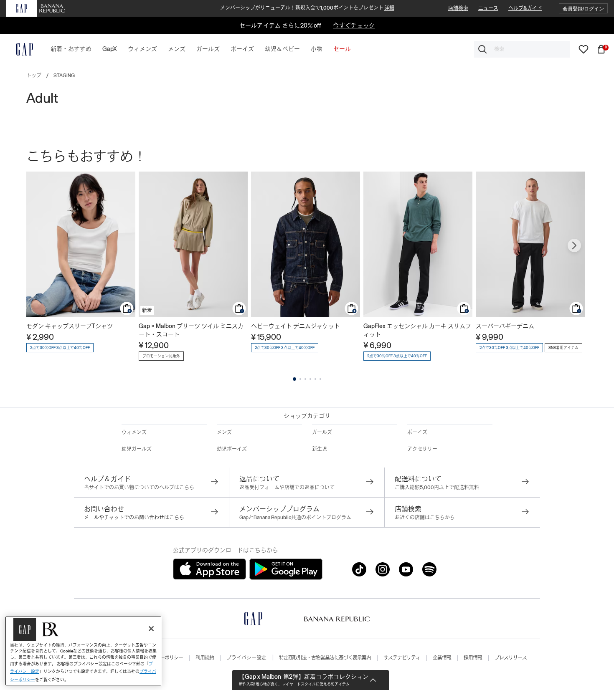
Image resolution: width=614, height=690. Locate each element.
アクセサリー (422, 449)
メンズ (224, 432)
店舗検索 (458, 8)
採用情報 (473, 658)
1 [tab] (294, 379)
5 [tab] (315, 379)
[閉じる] (151, 628)
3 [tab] (305, 379)
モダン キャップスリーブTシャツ (69, 326)
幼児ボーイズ (232, 449)
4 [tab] (310, 379)
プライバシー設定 (246, 658)
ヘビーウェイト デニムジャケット (295, 326)
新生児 (319, 449)
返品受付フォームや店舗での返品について (287, 487)
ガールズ (322, 432)
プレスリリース (511, 658)
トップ (33, 75)
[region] (83, 651)
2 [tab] (300, 379)
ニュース (488, 8)
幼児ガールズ (137, 449)
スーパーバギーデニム (505, 326)
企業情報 (442, 658)
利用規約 (204, 658)
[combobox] (522, 49)
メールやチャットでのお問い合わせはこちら (134, 518)
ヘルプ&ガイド (525, 8)
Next (574, 245)
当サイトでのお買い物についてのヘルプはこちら (139, 487)
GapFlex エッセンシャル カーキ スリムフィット (417, 330)
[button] (583, 8)
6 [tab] (320, 379)
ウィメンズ (134, 432)
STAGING (64, 75)
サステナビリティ (401, 658)
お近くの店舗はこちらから (425, 518)
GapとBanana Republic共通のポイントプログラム (295, 518)
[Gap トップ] (19, 49)
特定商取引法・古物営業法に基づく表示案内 (325, 658)
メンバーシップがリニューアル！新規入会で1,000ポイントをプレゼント (307, 8)
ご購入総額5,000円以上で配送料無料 (437, 487)
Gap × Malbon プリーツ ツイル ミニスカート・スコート (191, 330)
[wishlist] (583, 48)
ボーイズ (417, 432)
